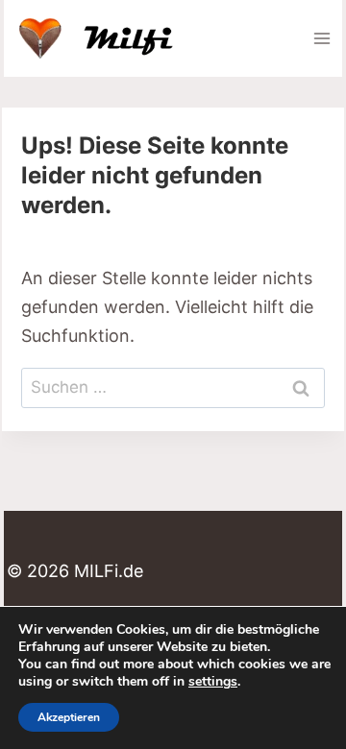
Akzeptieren (68, 717)
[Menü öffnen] (321, 38)
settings (212, 681)
